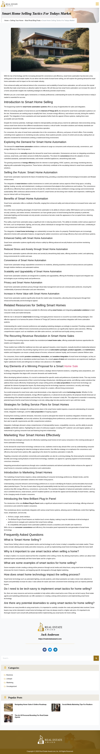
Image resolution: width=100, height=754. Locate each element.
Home (6, 20)
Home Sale (71, 366)
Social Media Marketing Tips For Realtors (77, 704)
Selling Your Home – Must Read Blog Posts (25, 20)
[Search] (96, 658)
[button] (45, 650)
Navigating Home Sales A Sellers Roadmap (30, 704)
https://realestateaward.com (50, 639)
